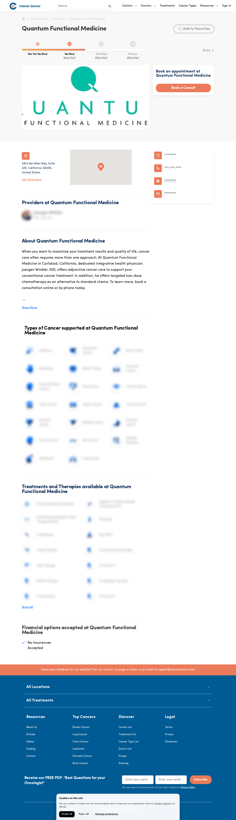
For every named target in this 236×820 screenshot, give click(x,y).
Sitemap (124, 763)
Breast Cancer (81, 727)
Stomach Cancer (82, 756)
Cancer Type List (129, 741)
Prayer (123, 756)
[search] (110, 6)
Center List (125, 727)
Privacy (169, 734)
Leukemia (78, 749)
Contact (31, 756)
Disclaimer (171, 741)
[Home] (23, 18)
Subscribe (201, 779)
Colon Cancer (81, 741)
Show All (27, 607)
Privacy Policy (162, 804)
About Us (31, 727)
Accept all (67, 814)
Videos (30, 741)
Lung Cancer (80, 734)
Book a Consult (183, 88)
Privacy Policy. (187, 787)
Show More (29, 307)
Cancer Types (187, 5)
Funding (30, 749)
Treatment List (127, 734)
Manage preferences (106, 814)
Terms (168, 727)
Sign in (226, 5)
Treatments (167, 5)
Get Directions (32, 179)
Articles (30, 734)
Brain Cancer (80, 763)
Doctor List (125, 749)
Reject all (84, 814)
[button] (118, 687)
